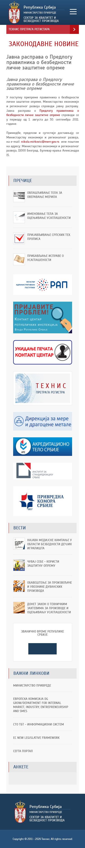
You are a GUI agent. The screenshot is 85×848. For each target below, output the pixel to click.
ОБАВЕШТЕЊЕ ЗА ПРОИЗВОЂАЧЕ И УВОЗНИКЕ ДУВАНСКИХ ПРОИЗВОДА (49, 587)
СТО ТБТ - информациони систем (38, 724)
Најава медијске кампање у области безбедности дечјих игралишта (49, 544)
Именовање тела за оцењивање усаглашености (49, 216)
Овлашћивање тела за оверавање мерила (44, 195)
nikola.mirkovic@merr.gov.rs (40, 142)
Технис (37, 12)
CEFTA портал (23, 751)
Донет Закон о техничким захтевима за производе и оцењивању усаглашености (49, 608)
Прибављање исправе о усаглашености (45, 258)
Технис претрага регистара (29, 29)
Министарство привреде (32, 685)
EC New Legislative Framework (36, 738)
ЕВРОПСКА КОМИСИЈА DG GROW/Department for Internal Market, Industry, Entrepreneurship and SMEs (40, 705)
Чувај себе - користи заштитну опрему (43, 564)
